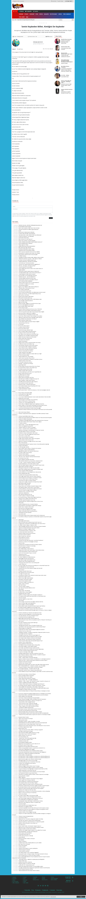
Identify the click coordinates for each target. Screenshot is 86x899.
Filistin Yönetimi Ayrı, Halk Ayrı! (22, 536)
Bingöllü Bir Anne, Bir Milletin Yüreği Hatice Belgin (25, 335)
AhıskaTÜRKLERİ (19, 837)
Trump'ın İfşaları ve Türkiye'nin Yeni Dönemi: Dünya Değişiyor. (28, 778)
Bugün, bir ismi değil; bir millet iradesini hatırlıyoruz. (26, 286)
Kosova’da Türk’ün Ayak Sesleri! (22, 290)
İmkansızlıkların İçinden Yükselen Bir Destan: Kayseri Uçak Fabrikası (29, 606)
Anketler (34, 878)
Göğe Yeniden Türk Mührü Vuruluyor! (23, 466)
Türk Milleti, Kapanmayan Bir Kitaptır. (23, 731)
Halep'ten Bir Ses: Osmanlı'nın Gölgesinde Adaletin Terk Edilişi (28, 819)
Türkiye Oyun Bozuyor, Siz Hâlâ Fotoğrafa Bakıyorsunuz (27, 293)
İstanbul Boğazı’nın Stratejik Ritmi (22, 628)
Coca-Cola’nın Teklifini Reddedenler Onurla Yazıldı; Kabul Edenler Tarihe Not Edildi (32, 396)
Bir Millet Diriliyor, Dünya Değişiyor (22, 592)
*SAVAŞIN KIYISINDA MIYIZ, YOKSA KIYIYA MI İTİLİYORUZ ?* (27, 272)
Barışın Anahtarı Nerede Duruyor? (22, 373)
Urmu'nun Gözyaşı (19, 597)
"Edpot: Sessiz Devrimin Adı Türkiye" (23, 718)
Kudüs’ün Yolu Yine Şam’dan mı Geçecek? (24, 455)
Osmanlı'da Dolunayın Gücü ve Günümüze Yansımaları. (26, 761)
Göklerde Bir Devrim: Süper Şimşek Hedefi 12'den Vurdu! (27, 724)
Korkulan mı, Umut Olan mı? (21, 624)
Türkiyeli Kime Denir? (20, 554)
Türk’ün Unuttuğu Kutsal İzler (21, 547)
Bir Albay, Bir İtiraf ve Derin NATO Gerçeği (24, 332)
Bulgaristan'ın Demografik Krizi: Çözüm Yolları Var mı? (26, 743)
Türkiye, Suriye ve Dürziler (21, 583)
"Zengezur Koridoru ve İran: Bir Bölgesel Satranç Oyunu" (27, 796)
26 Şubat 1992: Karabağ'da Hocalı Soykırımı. (24, 763)
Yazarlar (36, 11)
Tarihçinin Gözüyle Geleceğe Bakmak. (23, 816)
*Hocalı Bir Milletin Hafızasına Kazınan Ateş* (24, 278)
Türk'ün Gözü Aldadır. (20, 794)
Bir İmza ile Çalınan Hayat (21, 328)
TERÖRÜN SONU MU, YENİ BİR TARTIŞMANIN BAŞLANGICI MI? (27, 225)
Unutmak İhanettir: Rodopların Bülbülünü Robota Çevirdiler (27, 636)
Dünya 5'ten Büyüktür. (20, 845)
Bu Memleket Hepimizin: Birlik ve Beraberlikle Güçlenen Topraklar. (29, 787)
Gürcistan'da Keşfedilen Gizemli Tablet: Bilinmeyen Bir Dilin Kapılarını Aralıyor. (31, 807)
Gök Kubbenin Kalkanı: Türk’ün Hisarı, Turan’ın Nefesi (26, 487)
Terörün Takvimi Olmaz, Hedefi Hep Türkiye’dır (25, 348)
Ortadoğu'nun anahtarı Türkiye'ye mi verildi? (24, 689)
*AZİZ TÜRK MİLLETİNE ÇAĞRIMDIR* (22, 281)
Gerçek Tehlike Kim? (19, 564)
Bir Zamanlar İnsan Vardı (20, 458)
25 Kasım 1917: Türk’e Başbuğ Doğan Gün (24, 402)
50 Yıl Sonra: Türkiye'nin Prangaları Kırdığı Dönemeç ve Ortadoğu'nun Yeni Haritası (32, 693)
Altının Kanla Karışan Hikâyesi (21, 412)
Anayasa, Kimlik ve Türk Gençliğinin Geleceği (24, 812)
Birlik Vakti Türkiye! (19, 585)
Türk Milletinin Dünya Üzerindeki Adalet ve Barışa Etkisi (26, 645)
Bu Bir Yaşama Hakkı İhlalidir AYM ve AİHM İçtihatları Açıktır (27, 299)
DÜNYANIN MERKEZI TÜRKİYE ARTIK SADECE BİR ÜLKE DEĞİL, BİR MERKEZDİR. (31, 713)
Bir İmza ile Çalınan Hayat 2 (21, 325)
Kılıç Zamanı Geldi (19, 514)
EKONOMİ (32, 14)
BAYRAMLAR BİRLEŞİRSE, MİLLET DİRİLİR (23, 249)
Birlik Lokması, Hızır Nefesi (21, 295)
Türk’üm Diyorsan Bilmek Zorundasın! (23, 437)
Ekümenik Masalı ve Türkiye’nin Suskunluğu (24, 545)
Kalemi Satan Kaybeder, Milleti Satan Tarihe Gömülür (26, 228)
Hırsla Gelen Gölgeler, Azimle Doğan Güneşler (25, 646)
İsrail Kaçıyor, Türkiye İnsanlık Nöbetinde (24, 449)
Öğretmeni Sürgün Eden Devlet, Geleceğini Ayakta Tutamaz (27, 317)
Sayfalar (43, 878)
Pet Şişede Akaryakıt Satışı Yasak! (22, 571)
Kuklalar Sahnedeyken (20, 341)
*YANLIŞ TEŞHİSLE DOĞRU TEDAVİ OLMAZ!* (24, 274)
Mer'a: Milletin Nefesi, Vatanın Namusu (23, 548)
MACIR (17, 230)
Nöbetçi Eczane (36, 879)
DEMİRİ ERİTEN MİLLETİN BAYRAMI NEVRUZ (24, 246)
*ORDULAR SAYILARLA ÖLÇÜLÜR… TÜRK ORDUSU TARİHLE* (27, 258)
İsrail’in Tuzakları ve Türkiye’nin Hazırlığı (23, 495)
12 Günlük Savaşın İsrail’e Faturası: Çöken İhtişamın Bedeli (27, 406)
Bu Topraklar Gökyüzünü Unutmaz (22, 362)
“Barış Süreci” (18, 519)
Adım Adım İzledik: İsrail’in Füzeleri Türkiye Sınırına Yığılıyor (27, 421)
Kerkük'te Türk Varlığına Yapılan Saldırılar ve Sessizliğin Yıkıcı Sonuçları (29, 830)
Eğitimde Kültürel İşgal (20, 302)
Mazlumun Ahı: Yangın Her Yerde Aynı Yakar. (24, 789)
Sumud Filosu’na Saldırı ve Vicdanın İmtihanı (24, 480)
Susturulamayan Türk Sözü (21, 323)
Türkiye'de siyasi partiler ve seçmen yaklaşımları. (25, 848)
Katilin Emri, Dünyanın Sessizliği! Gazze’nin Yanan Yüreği (27, 441)
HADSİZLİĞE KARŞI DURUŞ (21, 237)
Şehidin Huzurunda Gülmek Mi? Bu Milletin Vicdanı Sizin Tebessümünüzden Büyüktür (32, 417)
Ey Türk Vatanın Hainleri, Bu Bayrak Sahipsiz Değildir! (26, 321)
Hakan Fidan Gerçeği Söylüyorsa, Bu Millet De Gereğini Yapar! (28, 469)
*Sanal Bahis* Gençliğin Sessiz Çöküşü (23, 283)
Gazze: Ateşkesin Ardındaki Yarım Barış (23, 459)
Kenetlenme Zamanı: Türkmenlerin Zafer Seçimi (25, 432)
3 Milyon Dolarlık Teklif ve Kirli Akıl (22, 370)
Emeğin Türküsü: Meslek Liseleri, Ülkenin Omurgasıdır (26, 438)
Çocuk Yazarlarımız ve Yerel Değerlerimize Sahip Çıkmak (27, 472)
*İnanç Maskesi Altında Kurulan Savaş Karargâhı (25, 254)
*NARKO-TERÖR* (19, 270)
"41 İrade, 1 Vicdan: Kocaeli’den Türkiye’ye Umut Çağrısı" (27, 462)
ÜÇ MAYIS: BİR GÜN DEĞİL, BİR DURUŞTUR (24, 233)
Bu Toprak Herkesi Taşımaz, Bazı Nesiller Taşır (25, 367)
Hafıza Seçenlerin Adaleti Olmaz (22, 320)
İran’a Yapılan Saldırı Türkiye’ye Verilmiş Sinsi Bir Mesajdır (27, 638)
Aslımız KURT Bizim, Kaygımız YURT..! (23, 739)
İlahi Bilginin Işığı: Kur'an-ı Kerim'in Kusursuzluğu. (25, 760)
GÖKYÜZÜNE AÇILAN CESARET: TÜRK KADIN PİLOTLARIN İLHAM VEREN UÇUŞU (31, 688)
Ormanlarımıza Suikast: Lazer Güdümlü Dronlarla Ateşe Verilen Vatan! (29, 575)
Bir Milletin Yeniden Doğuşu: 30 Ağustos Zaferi (25, 525)
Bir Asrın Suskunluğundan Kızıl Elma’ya (23, 304)
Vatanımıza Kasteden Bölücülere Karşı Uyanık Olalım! (26, 527)
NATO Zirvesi (18, 621)
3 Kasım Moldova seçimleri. (21, 851)
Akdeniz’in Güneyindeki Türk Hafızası (23, 350)
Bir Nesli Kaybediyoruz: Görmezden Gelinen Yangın (26, 463)
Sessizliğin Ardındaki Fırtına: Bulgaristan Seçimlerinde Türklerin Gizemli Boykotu (31, 867)
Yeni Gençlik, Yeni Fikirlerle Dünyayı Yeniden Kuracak (26, 647)
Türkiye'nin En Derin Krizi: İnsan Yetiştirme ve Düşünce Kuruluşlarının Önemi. (30, 809)
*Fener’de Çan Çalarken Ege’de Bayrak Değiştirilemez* (26, 264)
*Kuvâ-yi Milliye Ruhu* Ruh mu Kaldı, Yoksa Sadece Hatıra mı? (28, 268)
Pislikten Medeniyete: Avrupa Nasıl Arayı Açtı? (24, 770)
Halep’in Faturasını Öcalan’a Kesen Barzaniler (24, 337)
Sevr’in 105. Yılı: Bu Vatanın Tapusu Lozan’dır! (24, 552)
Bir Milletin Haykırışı (19, 256)
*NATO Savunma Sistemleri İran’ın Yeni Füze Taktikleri (26, 251)
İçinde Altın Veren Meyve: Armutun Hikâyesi (24, 674)
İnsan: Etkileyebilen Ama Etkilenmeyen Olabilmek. (25, 799)
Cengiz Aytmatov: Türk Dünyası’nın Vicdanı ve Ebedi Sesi (27, 639)
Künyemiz (38, 890)
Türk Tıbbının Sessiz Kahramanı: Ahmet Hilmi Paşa (25, 334)
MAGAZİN (46, 14)
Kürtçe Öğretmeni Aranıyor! (21, 537)
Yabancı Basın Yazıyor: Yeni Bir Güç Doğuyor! (24, 734)
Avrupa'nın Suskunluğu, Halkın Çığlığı (23, 651)
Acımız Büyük (18, 600)
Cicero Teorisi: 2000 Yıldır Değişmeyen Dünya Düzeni (26, 434)
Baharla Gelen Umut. (20, 728)
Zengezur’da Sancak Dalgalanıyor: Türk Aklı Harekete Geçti (27, 614)
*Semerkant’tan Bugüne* (20, 285)
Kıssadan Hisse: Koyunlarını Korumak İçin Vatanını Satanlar (27, 544)
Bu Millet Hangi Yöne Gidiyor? (21, 374)
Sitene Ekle (27, 890)
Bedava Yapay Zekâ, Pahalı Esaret (22, 338)
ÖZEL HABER (22, 17)
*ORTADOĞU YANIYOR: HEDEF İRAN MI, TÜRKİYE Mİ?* (26, 271)
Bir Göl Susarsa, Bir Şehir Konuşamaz (23, 349)
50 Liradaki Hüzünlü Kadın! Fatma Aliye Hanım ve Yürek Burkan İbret (29, 596)
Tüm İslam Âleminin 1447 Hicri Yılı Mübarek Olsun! (25, 615)
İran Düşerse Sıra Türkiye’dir (21, 339)
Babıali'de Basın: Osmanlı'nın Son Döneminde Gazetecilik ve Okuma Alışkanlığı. (31, 791)
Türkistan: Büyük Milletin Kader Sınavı (23, 416)
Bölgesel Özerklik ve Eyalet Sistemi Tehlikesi (24, 828)
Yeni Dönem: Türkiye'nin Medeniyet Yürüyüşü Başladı (26, 697)
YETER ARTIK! (18, 502)
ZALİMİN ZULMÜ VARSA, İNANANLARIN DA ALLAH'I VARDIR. (27, 842)
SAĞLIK (60, 14)
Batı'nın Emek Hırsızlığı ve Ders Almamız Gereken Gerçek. (27, 759)
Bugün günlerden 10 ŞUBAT (21, 775)
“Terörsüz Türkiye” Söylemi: (21, 586)
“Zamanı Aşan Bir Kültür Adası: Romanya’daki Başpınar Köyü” (28, 640)
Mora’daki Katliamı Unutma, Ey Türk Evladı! (24, 431)
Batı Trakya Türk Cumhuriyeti (21, 844)
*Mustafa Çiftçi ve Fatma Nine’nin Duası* (24, 288)
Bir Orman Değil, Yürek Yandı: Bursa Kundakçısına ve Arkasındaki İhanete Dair (31, 565)
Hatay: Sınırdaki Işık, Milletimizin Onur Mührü (24, 509)
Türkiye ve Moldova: (19, 841)
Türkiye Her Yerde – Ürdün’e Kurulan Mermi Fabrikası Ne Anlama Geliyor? (30, 660)
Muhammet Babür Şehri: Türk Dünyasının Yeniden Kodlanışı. (27, 711)
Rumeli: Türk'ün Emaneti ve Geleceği (23, 835)
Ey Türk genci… (18, 324)
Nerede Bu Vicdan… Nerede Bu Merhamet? (24, 384)
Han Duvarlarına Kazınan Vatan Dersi (23, 383)
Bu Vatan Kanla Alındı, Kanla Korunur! (23, 532)
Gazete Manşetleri (54, 878)
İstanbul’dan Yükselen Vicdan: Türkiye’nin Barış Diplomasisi (27, 670)
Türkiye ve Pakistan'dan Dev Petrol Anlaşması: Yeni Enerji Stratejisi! (29, 771)
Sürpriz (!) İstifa (18, 543)
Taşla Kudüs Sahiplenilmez (21, 493)
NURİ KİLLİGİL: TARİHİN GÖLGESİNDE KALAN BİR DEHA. (26, 753)
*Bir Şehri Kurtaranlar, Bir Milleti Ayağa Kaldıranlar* (26, 229)
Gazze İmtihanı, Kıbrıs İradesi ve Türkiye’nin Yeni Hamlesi (27, 448)
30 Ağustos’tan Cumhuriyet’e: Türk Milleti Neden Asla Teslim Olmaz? (29, 523)
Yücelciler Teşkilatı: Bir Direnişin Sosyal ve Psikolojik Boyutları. (28, 784)
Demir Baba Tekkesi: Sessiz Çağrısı (22, 677)
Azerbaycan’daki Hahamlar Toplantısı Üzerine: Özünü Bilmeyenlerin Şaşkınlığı (31, 444)
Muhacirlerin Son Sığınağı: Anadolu (22, 806)
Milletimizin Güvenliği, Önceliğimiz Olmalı (24, 529)
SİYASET (26, 14)
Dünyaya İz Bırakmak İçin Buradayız (23, 656)
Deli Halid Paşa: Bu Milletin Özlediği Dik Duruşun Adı (26, 378)
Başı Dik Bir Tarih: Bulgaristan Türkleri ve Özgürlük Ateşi (26, 802)
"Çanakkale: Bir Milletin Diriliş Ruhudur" (23, 707)
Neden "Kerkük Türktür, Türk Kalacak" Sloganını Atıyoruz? (27, 826)
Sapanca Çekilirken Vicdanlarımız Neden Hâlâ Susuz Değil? (27, 353)
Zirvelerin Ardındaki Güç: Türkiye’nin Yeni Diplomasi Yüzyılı (27, 612)
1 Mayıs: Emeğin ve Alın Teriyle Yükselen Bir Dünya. (26, 706)
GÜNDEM (21, 14)
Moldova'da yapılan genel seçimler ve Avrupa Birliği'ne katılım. (28, 866)
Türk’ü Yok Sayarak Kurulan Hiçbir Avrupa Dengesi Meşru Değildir (28, 311)
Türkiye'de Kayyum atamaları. (21, 849)
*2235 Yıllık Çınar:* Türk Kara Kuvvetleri (23, 263)
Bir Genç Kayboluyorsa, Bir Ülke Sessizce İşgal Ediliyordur (27, 371)
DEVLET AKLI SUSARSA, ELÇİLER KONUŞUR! (24, 240)
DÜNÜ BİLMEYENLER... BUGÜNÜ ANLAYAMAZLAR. (25, 831)
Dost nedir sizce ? (19, 824)
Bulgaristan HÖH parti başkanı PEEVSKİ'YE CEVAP (25, 746)
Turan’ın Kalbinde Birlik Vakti (21, 473)
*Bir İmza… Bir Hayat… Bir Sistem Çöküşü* (24, 265)
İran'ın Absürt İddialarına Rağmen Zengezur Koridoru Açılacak (28, 767)
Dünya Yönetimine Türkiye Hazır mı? (23, 643)
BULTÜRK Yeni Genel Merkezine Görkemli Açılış (25, 710)
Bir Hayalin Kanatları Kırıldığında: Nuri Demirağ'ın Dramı (26, 607)
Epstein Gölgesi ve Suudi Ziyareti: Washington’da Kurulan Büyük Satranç (30, 405)
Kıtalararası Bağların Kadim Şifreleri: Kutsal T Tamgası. (26, 766)
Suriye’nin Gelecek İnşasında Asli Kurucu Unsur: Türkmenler (27, 309)
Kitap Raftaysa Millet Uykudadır (22, 483)
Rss (33, 890)
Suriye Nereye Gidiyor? (20, 817)
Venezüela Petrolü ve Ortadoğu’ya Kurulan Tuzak (25, 314)
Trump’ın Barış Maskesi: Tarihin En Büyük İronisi (25, 551)
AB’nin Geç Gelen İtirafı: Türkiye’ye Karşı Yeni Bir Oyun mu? (27, 522)
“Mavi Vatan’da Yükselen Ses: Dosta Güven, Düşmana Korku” (28, 460)
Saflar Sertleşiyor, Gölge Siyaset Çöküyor (24, 380)
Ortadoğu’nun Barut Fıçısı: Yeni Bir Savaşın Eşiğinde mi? (26, 635)
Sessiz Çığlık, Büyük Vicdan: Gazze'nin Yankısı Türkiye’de (27, 476)
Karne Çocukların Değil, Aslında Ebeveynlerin (24, 331)
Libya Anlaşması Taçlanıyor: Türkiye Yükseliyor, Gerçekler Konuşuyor (29, 654)
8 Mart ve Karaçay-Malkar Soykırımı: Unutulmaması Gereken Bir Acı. (29, 747)
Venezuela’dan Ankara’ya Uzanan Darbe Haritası (25, 345)
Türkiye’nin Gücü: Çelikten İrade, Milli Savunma (25, 498)
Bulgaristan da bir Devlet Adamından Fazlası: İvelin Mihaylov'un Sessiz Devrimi (31, 725)
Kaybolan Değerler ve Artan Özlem (22, 599)
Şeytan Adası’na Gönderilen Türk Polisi (23, 377)
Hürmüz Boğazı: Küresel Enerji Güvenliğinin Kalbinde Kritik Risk (28, 601)
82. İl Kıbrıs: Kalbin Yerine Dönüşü (22, 452)
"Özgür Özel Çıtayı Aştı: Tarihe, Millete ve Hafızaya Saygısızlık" (28, 729)
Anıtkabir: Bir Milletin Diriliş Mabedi (22, 419)
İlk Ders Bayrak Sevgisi (20, 307)
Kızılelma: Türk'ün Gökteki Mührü (22, 642)
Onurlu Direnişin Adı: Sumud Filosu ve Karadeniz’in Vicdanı (27, 477)
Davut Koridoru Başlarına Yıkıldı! (22, 580)
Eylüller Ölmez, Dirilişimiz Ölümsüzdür (23, 506)
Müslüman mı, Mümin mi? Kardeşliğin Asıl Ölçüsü (25, 541)
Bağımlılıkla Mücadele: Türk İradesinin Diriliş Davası (26, 451)
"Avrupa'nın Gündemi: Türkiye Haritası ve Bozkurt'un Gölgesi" (28, 667)
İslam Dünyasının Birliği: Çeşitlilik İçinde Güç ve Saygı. (26, 732)
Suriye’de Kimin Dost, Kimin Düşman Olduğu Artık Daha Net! (27, 568)
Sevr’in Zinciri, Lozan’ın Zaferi (21, 435)
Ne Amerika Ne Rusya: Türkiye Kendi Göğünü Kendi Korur (27, 497)
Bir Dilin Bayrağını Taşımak (21, 446)
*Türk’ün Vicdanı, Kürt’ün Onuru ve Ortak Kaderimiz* (26, 282)
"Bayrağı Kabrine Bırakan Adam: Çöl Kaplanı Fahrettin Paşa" (27, 625)
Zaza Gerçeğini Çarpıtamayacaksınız (23, 300)
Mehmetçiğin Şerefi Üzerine (21, 520)
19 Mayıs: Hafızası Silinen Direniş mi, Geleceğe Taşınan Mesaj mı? (28, 683)
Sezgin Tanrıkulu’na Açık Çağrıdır (22, 352)
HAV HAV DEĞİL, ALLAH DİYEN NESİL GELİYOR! (25, 275)
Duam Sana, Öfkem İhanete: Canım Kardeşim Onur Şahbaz (27, 316)
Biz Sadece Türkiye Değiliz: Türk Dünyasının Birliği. (25, 795)
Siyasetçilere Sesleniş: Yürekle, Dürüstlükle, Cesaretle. (26, 721)
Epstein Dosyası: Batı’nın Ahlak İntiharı (23, 296)
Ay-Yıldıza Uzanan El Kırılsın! (21, 327)
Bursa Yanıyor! (18, 569)
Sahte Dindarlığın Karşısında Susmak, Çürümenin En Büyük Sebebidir (29, 526)
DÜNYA (41, 14)
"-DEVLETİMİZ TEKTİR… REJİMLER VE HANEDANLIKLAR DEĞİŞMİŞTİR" (29, 859)
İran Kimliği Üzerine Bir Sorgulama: (22, 633)
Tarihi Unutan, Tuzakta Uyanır (21, 484)
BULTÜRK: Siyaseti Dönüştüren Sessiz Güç (24, 500)
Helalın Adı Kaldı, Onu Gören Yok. (22, 735)
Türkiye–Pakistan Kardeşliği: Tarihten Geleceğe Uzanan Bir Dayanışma (29, 699)
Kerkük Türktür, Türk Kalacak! (21, 590)
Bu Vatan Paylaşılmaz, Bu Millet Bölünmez (24, 557)
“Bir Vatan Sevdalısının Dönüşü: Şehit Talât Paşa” (25, 622)
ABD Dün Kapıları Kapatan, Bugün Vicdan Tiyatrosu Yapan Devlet (28, 465)
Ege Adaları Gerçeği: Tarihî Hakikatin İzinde (24, 559)
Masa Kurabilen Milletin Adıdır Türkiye (23, 306)
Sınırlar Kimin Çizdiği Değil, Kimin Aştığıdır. (24, 749)
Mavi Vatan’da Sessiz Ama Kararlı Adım (23, 572)
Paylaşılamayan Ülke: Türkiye (21, 593)
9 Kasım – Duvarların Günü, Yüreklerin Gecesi (24, 428)
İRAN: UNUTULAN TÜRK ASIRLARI (22, 247)
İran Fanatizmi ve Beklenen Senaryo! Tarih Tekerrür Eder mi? (28, 608)
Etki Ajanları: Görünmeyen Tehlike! (22, 579)
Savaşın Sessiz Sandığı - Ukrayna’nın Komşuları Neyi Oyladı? (27, 481)
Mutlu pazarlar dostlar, (20, 720)
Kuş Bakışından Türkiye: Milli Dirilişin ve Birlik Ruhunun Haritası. (28, 801)
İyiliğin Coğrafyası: (19, 777)
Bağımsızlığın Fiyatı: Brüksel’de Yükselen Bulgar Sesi (26, 618)
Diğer (27, 17)
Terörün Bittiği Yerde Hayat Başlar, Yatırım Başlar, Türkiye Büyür (28, 686)
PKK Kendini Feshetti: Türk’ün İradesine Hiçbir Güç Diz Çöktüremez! (29, 515)
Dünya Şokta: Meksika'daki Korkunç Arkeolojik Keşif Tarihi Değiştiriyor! (29, 752)
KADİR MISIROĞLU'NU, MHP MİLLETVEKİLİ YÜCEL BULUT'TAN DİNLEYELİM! (30, 722)
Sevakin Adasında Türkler (21, 764)
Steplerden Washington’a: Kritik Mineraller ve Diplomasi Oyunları (28, 430)
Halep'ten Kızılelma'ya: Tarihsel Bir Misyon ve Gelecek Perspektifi (28, 821)
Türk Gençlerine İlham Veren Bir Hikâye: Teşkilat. (25, 782)
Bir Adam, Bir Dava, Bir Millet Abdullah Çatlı (24, 260)
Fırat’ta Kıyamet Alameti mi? (21, 539)
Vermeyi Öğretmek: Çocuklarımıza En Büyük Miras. (26, 781)
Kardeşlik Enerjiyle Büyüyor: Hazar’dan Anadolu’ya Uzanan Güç (28, 653)
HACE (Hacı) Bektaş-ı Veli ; (20, 736)
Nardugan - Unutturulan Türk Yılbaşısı (23, 363)
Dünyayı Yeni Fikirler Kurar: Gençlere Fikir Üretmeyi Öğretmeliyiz (28, 649)
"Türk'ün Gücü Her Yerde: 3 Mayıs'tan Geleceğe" (25, 703)
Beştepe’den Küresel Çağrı (21, 398)
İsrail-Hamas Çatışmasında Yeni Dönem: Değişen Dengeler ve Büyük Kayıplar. (31, 785)
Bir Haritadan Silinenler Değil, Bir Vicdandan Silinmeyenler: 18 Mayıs (29, 685)
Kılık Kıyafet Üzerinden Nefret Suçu (22, 297)
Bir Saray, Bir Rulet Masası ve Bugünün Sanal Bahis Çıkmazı (27, 359)
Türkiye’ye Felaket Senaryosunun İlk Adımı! (24, 533)
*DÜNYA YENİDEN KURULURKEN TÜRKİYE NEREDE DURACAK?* (27, 242)
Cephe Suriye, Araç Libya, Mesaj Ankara (23, 357)
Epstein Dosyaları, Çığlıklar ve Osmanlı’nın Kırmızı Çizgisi (27, 303)
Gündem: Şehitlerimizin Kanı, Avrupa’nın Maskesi (25, 504)
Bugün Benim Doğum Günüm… (22, 576)
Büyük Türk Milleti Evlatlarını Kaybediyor (23, 675)
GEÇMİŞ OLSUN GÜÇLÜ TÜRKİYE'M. (22, 862)
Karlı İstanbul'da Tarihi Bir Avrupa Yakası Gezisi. (25, 773)
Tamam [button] (81, 896)
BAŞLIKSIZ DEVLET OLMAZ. (21, 717)
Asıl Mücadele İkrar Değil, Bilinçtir (22, 394)
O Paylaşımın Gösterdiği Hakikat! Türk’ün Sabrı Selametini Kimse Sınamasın (30, 420)
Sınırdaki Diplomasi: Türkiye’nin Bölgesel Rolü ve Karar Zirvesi (28, 501)
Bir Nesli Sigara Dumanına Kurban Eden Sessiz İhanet (26, 366)
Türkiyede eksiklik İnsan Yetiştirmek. (23, 810)
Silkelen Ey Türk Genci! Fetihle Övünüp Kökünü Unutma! (26, 310)
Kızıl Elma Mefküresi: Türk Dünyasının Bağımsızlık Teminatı (27, 488)
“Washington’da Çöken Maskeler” (22, 512)
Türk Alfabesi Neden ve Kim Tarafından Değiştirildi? (26, 852)
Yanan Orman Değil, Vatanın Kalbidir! (23, 578)
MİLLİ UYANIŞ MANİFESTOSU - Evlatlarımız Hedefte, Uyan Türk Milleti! (29, 665)
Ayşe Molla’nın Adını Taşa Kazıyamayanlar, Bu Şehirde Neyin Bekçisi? (29, 626)
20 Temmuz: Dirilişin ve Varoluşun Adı (23, 582)
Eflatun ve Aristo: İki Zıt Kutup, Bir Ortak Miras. (25, 792)
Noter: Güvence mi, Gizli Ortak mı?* (23, 239)
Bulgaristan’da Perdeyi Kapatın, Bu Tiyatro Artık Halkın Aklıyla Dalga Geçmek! (31, 664)
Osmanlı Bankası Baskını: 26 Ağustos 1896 (24, 530)
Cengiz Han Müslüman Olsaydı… (22, 388)
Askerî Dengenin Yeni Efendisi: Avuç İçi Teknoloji (25, 399)
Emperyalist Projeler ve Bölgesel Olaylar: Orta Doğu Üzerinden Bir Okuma (30, 854)
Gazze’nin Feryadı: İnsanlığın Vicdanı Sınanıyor (25, 490)
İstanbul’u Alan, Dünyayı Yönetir (22, 663)
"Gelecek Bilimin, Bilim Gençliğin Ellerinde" (24, 701)
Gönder (50, 217)
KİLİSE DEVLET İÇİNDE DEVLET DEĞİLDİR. (23, 232)
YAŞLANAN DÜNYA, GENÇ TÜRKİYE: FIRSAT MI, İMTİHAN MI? (27, 235)
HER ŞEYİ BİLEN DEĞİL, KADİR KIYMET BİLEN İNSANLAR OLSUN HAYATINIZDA (30, 695)
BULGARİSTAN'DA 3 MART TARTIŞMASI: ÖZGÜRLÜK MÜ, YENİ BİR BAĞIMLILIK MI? (31, 756)
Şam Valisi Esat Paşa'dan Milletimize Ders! (24, 587)
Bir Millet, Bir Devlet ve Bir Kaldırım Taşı (23, 343)
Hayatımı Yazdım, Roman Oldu (22, 360)
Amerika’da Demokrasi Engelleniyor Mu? (24, 617)
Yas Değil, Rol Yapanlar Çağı (21, 573)
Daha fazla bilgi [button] (53, 896)
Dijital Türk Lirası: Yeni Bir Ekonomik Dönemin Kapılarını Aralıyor (28, 827)
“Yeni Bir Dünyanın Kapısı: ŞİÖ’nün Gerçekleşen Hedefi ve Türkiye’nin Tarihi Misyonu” (32, 619)
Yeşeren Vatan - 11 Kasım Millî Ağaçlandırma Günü (25, 424)
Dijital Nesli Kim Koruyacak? (21, 376)
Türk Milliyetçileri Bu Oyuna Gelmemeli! (23, 566)
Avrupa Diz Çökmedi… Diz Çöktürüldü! (23, 236)
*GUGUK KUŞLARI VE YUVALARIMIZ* (22, 267)
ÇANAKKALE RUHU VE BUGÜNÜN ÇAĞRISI (24, 250)
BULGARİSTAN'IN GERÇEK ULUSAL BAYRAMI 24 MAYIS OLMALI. (28, 750)
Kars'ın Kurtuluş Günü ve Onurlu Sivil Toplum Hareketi (26, 855)
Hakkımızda (45, 890)
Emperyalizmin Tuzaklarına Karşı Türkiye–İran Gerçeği (26, 253)
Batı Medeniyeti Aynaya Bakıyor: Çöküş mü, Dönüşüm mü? (27, 700)
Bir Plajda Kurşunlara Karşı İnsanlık (22, 369)
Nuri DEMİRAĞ (18, 840)
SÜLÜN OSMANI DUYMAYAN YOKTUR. (23, 869)
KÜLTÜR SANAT (53, 14)
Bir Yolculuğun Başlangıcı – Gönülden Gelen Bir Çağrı (26, 668)
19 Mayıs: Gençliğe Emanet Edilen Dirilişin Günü (25, 682)
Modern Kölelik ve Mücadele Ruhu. (22, 754)
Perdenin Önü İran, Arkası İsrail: (22, 631)
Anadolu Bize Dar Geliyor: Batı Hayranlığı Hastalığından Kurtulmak (28, 629)
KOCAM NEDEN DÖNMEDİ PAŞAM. (22, 742)
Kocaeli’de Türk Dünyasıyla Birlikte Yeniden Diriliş (25, 474)
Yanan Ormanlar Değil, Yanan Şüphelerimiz (24, 603)
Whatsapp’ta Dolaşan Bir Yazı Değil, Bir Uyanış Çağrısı (26, 467)
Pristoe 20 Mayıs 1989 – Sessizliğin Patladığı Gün (25, 679)
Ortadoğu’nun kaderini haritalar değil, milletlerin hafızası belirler (28, 257)
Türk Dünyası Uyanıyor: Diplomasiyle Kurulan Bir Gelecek (27, 709)
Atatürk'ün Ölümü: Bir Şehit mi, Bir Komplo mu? (25, 823)
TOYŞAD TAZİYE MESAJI (20, 445)
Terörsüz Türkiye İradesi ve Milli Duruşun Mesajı (25, 479)
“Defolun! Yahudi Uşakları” (21, 453)
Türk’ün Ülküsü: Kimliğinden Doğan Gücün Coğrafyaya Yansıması (28, 403)
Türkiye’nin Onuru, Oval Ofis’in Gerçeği (23, 491)
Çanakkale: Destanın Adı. (20, 740)
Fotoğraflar (29, 11)
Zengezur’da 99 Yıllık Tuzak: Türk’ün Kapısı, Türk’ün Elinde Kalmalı (28, 550)
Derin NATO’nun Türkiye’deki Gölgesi (23, 508)
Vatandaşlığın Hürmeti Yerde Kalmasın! (23, 558)
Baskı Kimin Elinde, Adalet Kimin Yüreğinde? (24, 313)
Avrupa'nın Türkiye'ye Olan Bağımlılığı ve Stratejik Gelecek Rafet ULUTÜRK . (30, 768)
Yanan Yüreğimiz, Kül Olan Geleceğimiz (23, 604)
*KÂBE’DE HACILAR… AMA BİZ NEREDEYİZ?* (24, 276)
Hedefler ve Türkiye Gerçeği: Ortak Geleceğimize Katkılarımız (27, 594)
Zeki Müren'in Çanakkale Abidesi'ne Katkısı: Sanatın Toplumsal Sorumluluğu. (31, 774)
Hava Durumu (44, 879)
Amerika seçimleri (19, 846)
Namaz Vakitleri (54, 879)
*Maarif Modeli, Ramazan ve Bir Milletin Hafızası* (25, 279)
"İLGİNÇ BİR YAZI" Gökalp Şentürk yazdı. (23, 865)
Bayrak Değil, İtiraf (19, 364)
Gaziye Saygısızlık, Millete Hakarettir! (23, 470)
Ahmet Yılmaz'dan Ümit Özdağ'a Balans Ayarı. (25, 805)
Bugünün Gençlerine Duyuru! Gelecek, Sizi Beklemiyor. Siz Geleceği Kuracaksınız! (31, 659)
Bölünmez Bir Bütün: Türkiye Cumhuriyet (24, 838)
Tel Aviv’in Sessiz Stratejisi (21, 395)
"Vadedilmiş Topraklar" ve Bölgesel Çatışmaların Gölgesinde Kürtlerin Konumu (31, 632)
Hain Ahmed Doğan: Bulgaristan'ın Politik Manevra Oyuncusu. (28, 798)
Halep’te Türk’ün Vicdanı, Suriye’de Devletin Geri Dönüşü (27, 342)
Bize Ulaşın (61, 1)
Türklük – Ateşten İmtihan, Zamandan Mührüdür (25, 657)
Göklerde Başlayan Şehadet (21, 555)
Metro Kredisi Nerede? (20, 442)
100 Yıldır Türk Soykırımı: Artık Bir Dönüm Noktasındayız (27, 820)
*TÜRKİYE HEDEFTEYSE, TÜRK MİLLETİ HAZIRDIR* (25, 261)
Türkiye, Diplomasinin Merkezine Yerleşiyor (24, 678)
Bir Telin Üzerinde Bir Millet (21, 355)
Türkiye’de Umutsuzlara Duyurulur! (22, 661)
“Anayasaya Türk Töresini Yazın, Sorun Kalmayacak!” (26, 562)
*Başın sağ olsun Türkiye (20, 244)
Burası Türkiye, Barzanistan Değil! (22, 392)
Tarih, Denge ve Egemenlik (21, 289)
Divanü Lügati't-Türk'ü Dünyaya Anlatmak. (24, 780)
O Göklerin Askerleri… (20, 423)
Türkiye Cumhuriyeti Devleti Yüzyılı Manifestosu (25, 511)
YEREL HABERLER (67, 14)
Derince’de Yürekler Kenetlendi (22, 534)
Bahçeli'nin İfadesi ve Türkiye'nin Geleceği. (24, 863)
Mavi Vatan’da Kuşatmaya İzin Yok (22, 494)
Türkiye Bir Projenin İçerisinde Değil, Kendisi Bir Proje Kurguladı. (28, 788)
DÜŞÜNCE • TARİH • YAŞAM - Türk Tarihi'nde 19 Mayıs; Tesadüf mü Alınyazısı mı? (31, 681)
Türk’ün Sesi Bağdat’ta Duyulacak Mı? (23, 426)
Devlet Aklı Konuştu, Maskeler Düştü (23, 330)
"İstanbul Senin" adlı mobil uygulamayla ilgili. (24, 738)
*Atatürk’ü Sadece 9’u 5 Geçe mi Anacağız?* (24, 427)
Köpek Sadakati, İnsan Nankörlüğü (22, 696)
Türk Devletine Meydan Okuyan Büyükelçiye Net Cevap (26, 385)
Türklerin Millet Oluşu (20, 860)
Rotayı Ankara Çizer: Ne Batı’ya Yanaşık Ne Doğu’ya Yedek (27, 486)
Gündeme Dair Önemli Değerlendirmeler (24, 561)
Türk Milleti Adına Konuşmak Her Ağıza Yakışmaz (25, 381)
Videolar (22, 11)
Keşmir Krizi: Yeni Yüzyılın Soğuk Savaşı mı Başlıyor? (26, 704)
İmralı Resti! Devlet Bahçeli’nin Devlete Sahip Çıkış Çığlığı (26, 408)
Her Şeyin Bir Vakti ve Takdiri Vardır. (22, 745)
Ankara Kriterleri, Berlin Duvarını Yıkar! (23, 439)
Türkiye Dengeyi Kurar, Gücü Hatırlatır (23, 356)
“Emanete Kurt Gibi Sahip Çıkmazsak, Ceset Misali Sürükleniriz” (28, 540)
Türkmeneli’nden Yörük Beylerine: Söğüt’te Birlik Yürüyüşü (27, 505)
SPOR (37, 14)
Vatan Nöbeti (18, 589)
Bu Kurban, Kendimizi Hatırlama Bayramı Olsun (25, 650)
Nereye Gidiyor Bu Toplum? (21, 387)
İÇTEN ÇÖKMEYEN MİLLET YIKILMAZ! (22, 243)
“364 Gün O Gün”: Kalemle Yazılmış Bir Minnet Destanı (26, 456)
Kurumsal (54, 1)
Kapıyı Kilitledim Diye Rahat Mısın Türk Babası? (25, 318)
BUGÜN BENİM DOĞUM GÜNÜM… (22, 226)
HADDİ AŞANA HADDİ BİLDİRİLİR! (22, 833)
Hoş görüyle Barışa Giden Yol (21, 834)
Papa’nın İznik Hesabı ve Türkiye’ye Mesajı (24, 401)
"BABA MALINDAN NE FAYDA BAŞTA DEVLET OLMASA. (26, 870)
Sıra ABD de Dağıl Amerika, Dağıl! (22, 727)
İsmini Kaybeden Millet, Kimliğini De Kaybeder (25, 346)
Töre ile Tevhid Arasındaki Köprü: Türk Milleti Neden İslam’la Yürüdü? (29, 292)
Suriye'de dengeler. (19, 803)
